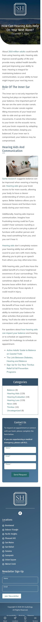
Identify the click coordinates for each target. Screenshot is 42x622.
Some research (9, 178)
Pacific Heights (11, 534)
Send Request (20, 474)
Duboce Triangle (11, 530)
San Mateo (9, 542)
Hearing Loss (13, 400)
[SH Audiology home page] (20, 9)
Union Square (10, 560)
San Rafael (9, 547)
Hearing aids (12, 186)
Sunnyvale (9, 555)
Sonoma (8, 551)
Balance (11, 390)
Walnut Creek (10, 564)
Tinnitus (10, 407)
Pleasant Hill (10, 538)
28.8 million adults (16, 51)
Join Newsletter (12, 596)
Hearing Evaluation (16, 397)
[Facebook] (20, 513)
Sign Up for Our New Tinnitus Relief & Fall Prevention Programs (20, 368)
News (9, 403)
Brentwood (9, 525)
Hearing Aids (13, 393)
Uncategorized (14, 410)
